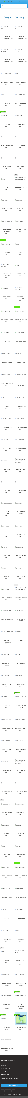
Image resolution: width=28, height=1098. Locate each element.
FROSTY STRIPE (21, 468)
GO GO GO (7, 489)
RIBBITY (7, 851)
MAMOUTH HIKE (7, 659)
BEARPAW (7, 124)
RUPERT (7, 1024)
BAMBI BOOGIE (21, 82)
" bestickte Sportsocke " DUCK (21, 37)
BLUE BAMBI (21, 145)
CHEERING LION (7, 253)
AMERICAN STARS (7, 82)
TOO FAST (7, 914)
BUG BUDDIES (7, 209)
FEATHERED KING (7, 425)
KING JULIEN (21, 615)
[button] (23, 1)
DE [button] (19, 2)
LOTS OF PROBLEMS (7, 637)
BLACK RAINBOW (7, 145)
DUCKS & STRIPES (7, 383)
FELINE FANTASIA (21, 425)
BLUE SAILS (7, 167)
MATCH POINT (7, 680)
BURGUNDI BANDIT (7, 231)
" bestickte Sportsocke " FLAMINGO (7, 60)
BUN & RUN (21, 209)
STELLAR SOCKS (21, 872)
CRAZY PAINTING (21, 320)
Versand (20, 1090)
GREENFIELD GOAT (7, 510)
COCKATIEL (7, 297)
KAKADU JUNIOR (21, 594)
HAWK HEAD (21, 510)
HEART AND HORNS (7, 1001)
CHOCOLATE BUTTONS (7, 275)
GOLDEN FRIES (21, 489)
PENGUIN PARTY (21, 724)
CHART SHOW (21, 230)
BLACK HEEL (21, 124)
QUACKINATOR (21, 809)
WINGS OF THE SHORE (21, 957)
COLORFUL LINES (7, 320)
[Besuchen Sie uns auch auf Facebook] (2, 1087)
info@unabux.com (5, 1068)
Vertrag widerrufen (14, 1081)
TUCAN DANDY (21, 1024)
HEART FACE (7, 531)
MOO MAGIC (21, 680)
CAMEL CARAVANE (21, 1001)
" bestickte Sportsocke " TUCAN (21, 60)
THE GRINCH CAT (7, 1045)
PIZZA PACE (7, 767)
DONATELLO (21, 362)
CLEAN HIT (21, 274)
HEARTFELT (21, 531)
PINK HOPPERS (7, 746)
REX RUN (21, 830)
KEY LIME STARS (7, 615)
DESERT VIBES (7, 362)
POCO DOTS (21, 767)
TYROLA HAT (7, 935)
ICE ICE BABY (21, 552)
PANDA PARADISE (7, 724)
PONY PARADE (7, 788)
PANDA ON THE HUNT (21, 702)
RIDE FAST (21, 851)
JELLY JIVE (21, 573)
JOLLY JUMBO (7, 594)
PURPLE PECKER (21, 788)
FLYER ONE (7, 446)
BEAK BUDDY (7, 979)
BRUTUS (7, 188)
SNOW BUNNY (7, 872)
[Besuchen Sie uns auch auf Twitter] (6, 1087)
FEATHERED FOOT (21, 404)
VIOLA (7, 957)
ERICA (7, 404)
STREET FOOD (7, 893)
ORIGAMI (7, 701)
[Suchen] (25, 6)
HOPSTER (7, 552)
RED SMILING (7, 830)
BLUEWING (21, 167)
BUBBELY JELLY (21, 188)
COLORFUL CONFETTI (21, 298)
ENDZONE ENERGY (21, 383)
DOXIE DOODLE (21, 979)
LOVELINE (21, 636)
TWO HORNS (21, 914)
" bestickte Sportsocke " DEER (7, 37)
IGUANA (7, 573)
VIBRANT (21, 935)
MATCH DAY (21, 659)
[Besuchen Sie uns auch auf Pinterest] (10, 1087)
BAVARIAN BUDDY (21, 103)
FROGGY (7, 468)
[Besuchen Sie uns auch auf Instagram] (13, 1087)
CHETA (21, 253)
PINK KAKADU (21, 746)
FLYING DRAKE (21, 446)
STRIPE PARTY (21, 893)
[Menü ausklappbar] (1, 1)
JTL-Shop (17, 1096)
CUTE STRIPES (21, 341)
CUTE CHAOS (7, 341)
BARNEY (7, 103)
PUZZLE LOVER (7, 809)
